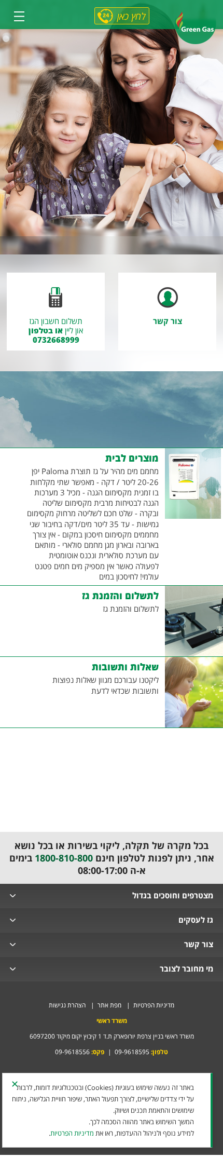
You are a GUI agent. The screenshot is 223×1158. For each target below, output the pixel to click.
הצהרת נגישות (67, 1005)
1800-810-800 (64, 858)
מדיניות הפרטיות (153, 1005)
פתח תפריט (19, 16)
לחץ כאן (131, 16)
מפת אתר (108, 1005)
